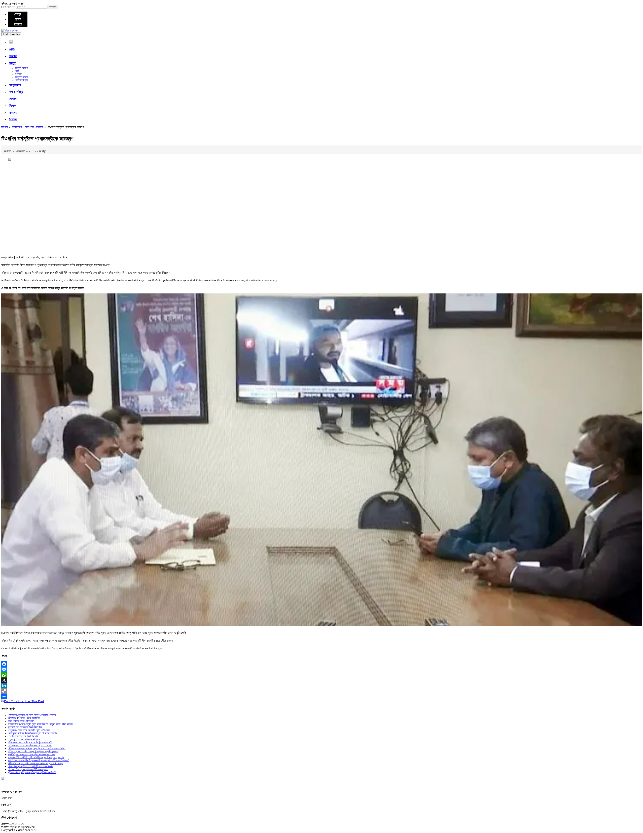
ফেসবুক (17, 14)
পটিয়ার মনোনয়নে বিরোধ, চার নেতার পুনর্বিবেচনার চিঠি (30, 742)
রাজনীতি (13, 56)
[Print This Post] (12, 701)
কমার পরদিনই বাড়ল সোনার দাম (21, 721)
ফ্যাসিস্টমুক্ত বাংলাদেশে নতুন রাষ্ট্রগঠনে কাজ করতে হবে (31, 754)
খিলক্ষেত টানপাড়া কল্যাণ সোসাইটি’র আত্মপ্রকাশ (28, 769)
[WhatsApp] (321, 674)
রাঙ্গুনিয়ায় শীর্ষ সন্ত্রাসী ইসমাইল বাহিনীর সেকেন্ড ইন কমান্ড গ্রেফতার (36, 757)
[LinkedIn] (321, 685)
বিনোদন (12, 105)
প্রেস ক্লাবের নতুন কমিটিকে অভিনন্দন (24, 739)
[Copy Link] (321, 691)
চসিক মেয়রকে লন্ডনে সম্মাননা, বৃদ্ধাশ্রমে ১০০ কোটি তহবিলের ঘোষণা (36, 748)
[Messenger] (321, 669)
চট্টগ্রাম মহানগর (21, 68)
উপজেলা (18, 74)
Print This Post (34, 701)
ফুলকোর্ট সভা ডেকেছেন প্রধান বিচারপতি (25, 727)
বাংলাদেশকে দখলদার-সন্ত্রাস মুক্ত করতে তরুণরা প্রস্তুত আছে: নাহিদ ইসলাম (40, 724)
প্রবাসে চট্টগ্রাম (21, 80)
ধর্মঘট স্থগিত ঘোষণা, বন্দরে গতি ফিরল (24, 718)
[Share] (321, 696)
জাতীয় (12, 49)
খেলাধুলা (13, 98)
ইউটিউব (18, 24)
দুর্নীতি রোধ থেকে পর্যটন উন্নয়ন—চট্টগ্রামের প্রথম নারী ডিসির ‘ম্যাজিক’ (38, 760)
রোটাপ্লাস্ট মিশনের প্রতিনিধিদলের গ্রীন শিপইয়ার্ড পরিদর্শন (32, 733)
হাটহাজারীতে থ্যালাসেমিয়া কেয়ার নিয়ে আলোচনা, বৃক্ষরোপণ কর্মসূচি (35, 763)
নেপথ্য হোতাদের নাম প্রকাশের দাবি (23, 736)
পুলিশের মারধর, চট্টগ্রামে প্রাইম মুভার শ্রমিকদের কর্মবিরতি (32, 772)
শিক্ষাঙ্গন (13, 119)
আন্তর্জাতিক (15, 85)
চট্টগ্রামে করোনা (21, 77)
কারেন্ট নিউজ (17, 127)
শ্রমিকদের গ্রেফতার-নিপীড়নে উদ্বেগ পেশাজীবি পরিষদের (32, 715)
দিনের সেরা (29, 127)
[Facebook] (321, 664)
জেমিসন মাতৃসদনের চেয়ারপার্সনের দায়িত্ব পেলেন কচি (30, 745)
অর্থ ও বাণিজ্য (16, 92)
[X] (321, 680)
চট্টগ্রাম (12, 63)
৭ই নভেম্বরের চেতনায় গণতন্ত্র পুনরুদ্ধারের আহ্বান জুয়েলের (33, 751)
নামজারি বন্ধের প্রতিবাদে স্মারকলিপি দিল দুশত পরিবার (30, 766)
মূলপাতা (4, 127)
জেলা (17, 71)
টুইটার (18, 19)
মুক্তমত (13, 112)
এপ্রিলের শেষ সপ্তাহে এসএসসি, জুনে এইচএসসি (29, 730)
